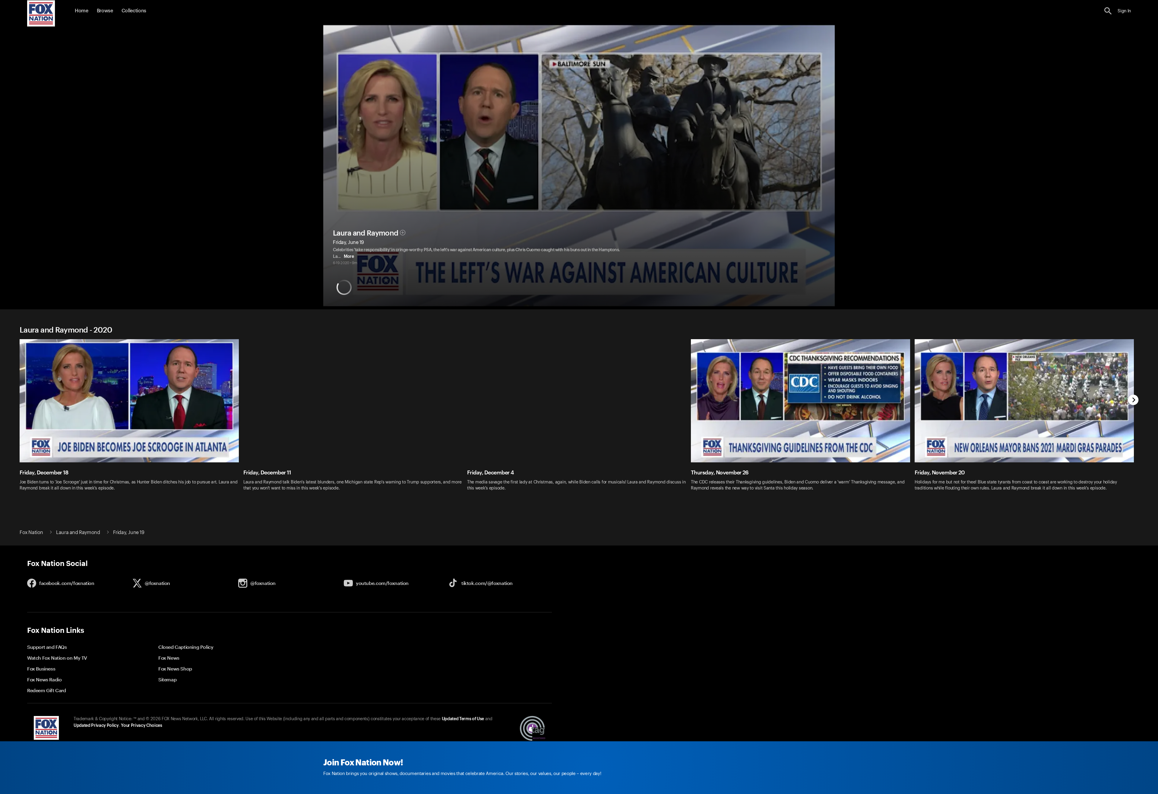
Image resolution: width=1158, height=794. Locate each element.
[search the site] (1108, 11)
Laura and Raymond (365, 233)
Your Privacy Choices (141, 726)
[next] (1133, 400)
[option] (131, 419)
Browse (105, 10)
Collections (134, 10)
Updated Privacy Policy (96, 726)
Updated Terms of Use (463, 719)
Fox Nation (31, 532)
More (349, 257)
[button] (1108, 11)
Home (81, 10)
